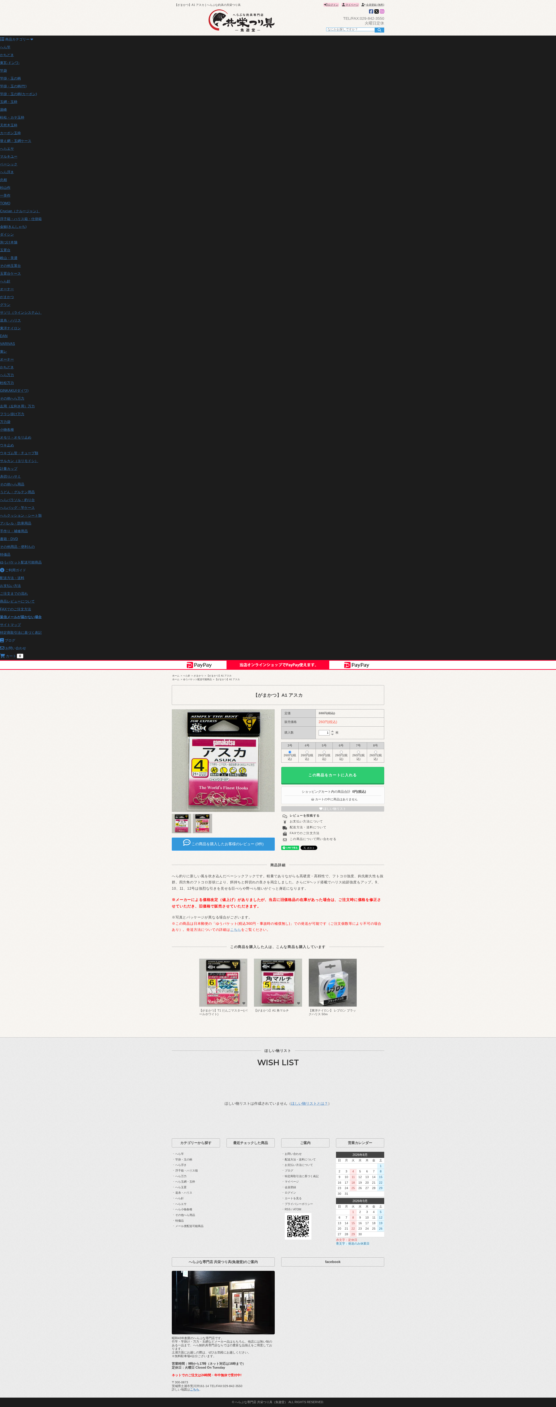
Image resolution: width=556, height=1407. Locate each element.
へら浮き (7, 172)
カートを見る (293, 1198)
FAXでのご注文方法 (15, 609)
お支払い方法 (10, 586)
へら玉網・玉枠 (185, 1181)
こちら (235, 929)
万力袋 (5, 422)
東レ (3, 351)
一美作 (5, 195)
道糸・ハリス (10, 320)
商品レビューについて (17, 601)
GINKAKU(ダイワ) (14, 390)
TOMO (5, 203)
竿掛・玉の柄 (10, 78)
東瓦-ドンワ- (10, 63)
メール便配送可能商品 (189, 1226)
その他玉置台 (10, 266)
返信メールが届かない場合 (21, 617)
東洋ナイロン (10, 328)
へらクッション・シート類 (21, 515)
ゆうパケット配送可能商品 (21, 562)
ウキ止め (7, 445)
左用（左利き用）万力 (17, 406)
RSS (288, 1209)
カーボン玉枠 (10, 133)
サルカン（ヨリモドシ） (19, 461)
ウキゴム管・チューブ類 (19, 453)
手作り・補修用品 (14, 531)
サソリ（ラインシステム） (21, 312)
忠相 (3, 180)
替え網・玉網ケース (15, 141)
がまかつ (7, 297)
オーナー (7, 289)
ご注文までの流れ (14, 593)
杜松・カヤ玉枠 (12, 117)
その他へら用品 (12, 484)
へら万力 (7, 375)
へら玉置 (181, 1187)
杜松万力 (7, 383)
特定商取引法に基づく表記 (21, 632)
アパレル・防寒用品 (15, 523)
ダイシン (7, 234)
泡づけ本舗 (8, 242)
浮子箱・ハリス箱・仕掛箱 (21, 219)
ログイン (332, 4)
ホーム (175, 675)
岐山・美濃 (8, 258)
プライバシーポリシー (299, 1204)
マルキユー (8, 156)
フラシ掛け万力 (12, 414)
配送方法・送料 (12, 578)
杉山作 (5, 188)
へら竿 (5, 47)
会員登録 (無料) (375, 4)
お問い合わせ (293, 1153)
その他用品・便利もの (17, 547)
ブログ (289, 1170)
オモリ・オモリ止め (15, 437)
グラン (5, 305)
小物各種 (7, 429)
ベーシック (8, 164)
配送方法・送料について (307, 827)
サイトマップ (10, 625)
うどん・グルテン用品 (17, 492)
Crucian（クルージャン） (20, 211)
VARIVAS (7, 344)
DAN (4, 336)
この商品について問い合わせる (312, 839)
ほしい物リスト (334, 809)
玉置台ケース (10, 273)
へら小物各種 (183, 1209)
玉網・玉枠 (8, 102)
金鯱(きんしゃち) (13, 227)
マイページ (352, 4)
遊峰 (3, 109)
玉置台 (5, 250)
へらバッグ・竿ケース (17, 508)
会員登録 (290, 1187)
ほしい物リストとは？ (309, 1103)
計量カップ (8, 469)
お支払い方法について (306, 821)
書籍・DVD (9, 539)
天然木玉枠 (8, 125)
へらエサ (7, 148)
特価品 (5, 554)
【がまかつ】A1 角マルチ (271, 1010)
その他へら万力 (12, 398)
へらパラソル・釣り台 (17, 500)
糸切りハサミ (10, 476)
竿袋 (3, 70)
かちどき (7, 55)
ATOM (297, 1209)
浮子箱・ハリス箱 (186, 1170)
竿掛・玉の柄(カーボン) (18, 94)
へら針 (5, 281)
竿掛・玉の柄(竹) (13, 86)
